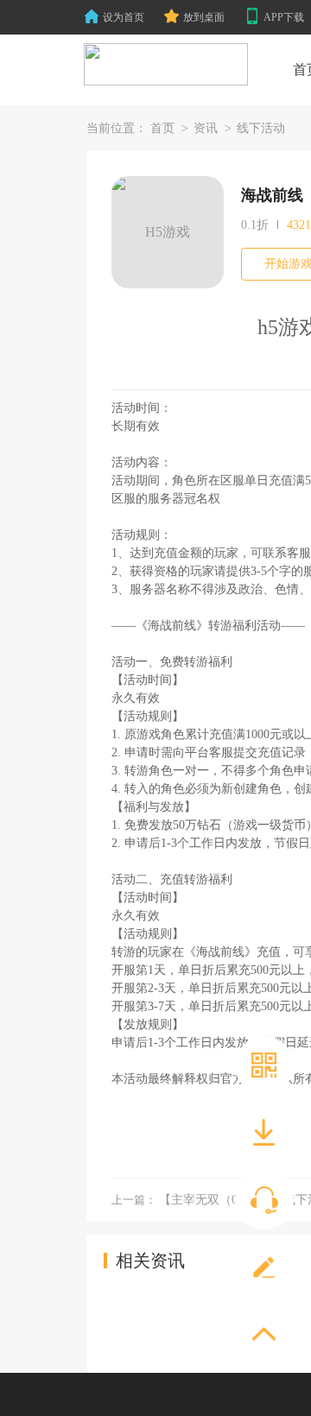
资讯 (206, 128)
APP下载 (283, 17)
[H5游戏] (166, 64)
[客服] (264, 1200)
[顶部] (264, 1334)
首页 (162, 128)
